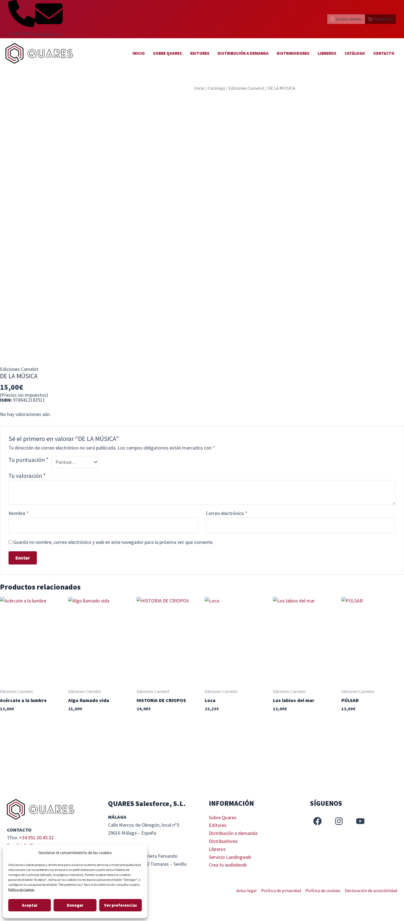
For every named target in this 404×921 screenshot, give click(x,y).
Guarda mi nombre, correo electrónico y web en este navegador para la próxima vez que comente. (113, 542)
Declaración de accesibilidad (371, 890)
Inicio (138, 53)
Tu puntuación (28, 460)
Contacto (383, 53)
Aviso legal (246, 890)
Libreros (327, 53)
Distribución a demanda (243, 53)
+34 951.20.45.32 (36, 837)
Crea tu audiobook (228, 865)
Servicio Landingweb (230, 857)
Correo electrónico (226, 513)
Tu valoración (27, 475)
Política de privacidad (281, 890)
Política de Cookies (21, 889)
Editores (199, 53)
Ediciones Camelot (247, 88)
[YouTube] (360, 821)
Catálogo (355, 53)
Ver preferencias (120, 905)
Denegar (75, 905)
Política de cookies (323, 890)
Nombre (19, 513)
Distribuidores (293, 53)
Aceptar (29, 905)
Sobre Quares (167, 53)
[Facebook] (317, 821)
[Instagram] (338, 821)
